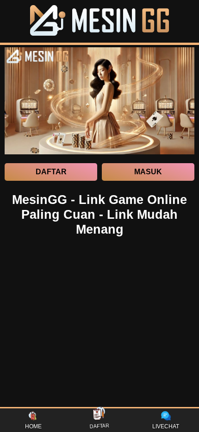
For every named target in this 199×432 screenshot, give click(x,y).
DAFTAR (100, 427)
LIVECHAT (165, 426)
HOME (33, 426)
